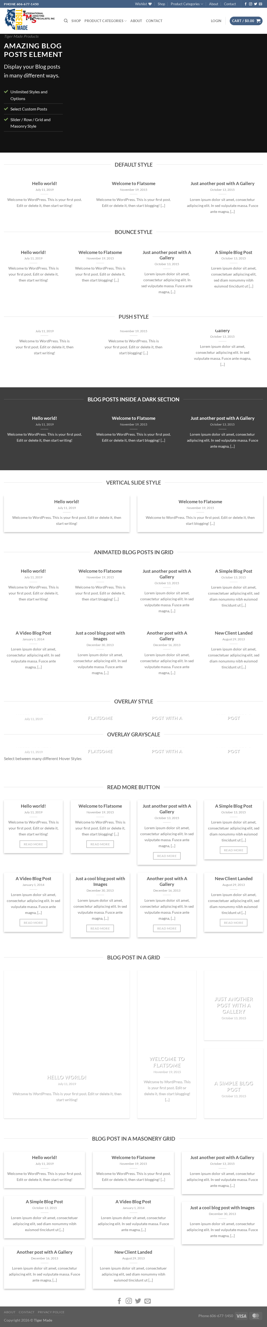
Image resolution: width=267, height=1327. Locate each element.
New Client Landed (234, 633)
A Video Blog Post (33, 633)
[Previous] (81, 94)
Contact (230, 4)
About (213, 4)
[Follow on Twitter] (255, 4)
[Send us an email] (260, 4)
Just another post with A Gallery (222, 183)
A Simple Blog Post (233, 252)
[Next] (252, 94)
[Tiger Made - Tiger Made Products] (30, 19)
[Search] (66, 21)
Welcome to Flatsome (133, 183)
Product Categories (185, 4)
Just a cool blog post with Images (100, 636)
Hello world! (44, 183)
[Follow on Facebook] (245, 4)
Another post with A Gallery (167, 636)
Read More (33, 844)
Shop (161, 4)
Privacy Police (51, 1312)
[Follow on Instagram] (250, 4)
